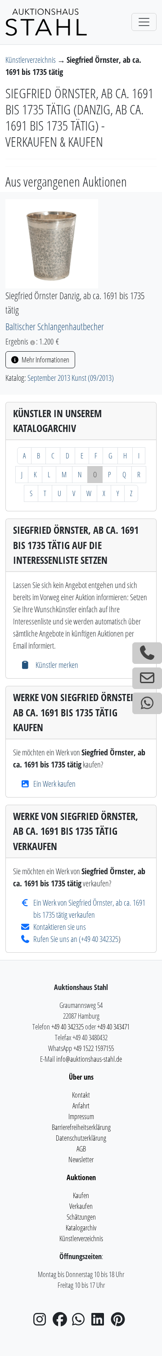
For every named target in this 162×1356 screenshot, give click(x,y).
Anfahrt (81, 1106)
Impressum (81, 1116)
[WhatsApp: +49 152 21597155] (147, 703)
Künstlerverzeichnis (31, 59)
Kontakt (81, 1095)
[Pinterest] (120, 1322)
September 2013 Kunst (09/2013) (70, 377)
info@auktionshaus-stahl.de (89, 1059)
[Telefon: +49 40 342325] (147, 653)
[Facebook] (62, 1322)
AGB (81, 1149)
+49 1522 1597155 (93, 1048)
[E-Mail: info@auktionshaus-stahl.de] (147, 678)
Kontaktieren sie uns (59, 926)
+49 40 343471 (113, 1027)
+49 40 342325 (99, 938)
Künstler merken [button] (55, 664)
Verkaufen (81, 1206)
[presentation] (51, 242)
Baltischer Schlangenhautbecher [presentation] (54, 326)
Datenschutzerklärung (81, 1138)
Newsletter (81, 1159)
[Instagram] (42, 1322)
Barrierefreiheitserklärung (81, 1127)
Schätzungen (81, 1217)
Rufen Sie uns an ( (57, 938)
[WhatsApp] (81, 1322)
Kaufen (81, 1195)
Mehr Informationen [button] (44, 360)
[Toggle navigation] (144, 22)
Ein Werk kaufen (54, 783)
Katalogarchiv (81, 1228)
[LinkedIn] (100, 1322)
